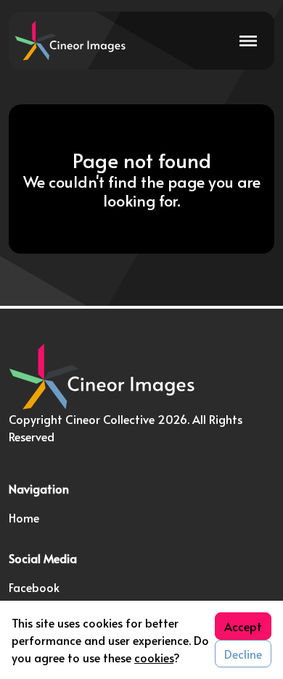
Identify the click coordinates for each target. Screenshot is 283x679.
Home (24, 517)
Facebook (34, 587)
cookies (153, 657)
